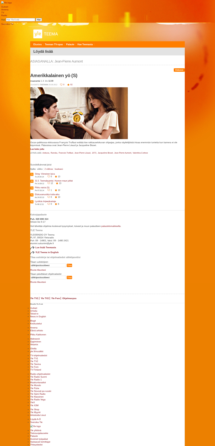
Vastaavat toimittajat (40, 442)
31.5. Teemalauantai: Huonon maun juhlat (54, 181)
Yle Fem (55, 298)
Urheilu (33, 311)
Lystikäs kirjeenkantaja (45, 201)
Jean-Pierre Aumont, (123, 153)
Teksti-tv (34, 313)
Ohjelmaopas (69, 298)
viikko (39, 169)
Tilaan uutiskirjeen (39, 262)
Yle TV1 (34, 298)
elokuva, (46, 153)
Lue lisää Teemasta (45, 247)
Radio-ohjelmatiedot (40, 374)
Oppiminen (35, 341)
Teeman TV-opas (54, 44)
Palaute (70, 44)
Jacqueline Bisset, (106, 153)
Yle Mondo (35, 385)
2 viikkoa (49, 169)
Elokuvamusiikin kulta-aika (47, 194)
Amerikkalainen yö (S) (53, 75)
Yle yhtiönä (35, 430)
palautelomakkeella (111, 226)
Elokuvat (179, 70)
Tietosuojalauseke (39, 433)
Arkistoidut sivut (38, 415)
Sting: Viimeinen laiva (45, 174)
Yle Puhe (34, 388)
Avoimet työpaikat (39, 439)
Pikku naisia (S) (42, 187)
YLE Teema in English (47, 252)
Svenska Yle (7, 24)
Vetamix (34, 344)
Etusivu (37, 44)
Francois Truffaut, (66, 153)
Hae (3, 19)
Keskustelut (36, 323)
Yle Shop (34, 409)
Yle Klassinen (37, 396)
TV (2, 12)
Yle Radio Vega (37, 399)
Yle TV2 (45, 298)
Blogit (33, 320)
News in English (38, 316)
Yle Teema (35, 364)
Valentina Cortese (140, 153)
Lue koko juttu (37, 149)
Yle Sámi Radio (37, 394)
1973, (94, 153)
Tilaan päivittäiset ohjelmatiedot (45, 274)
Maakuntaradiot (38, 382)
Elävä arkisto (36, 330)
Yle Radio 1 (36, 379)
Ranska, (54, 153)
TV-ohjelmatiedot (38, 355)
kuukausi (59, 169)
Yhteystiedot (36, 444)
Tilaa (69, 265)
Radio (4, 15)
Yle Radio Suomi (38, 377)
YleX (32, 402)
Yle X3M (34, 405)
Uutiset (4, 6)
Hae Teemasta (85, 44)
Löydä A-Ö (35, 419)
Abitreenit (35, 339)
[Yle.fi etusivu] (6, 2)
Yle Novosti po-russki (40, 391)
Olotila (33, 348)
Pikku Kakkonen (38, 334)
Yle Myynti (35, 412)
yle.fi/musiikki (36, 351)
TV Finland (35, 369)
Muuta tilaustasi (38, 270)
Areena (4, 9)
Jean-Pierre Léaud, (82, 153)
